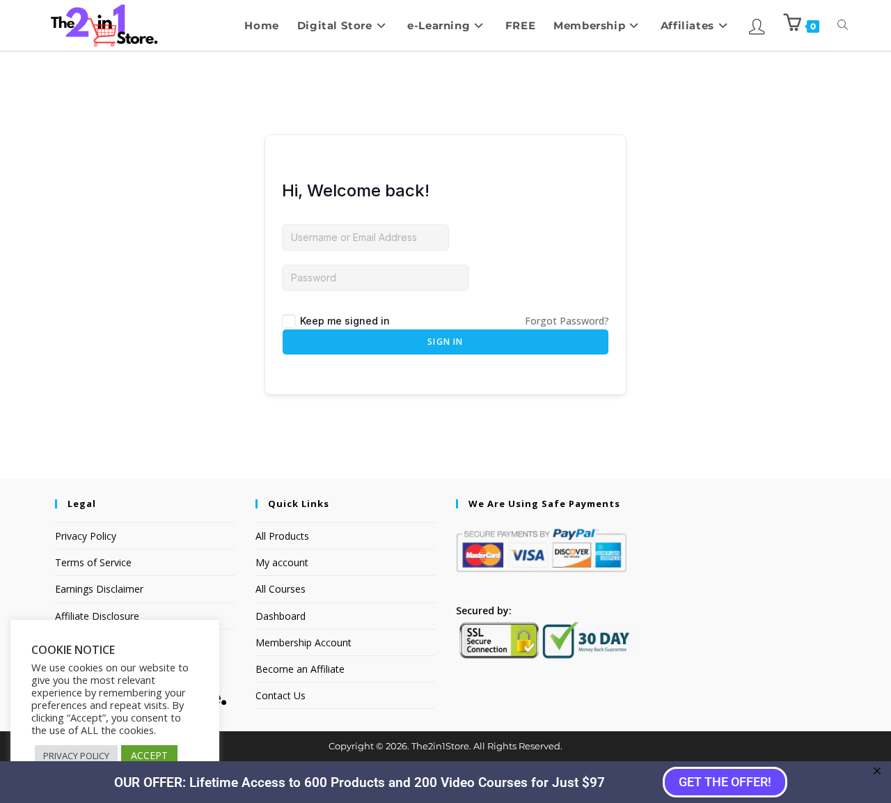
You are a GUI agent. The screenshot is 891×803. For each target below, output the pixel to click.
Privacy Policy (85, 536)
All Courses (280, 588)
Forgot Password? (567, 320)
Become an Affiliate (300, 669)
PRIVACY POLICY (76, 755)
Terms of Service (93, 562)
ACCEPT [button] (149, 755)
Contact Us (280, 695)
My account (281, 562)
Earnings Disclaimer (99, 588)
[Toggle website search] (842, 25)
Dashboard (280, 616)
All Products (282, 536)
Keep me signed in (345, 321)
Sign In (445, 342)
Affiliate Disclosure (97, 616)
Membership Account (303, 642)
